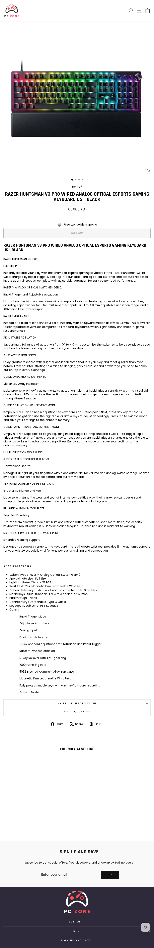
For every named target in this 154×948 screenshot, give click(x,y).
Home (76, 186)
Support (76, 921)
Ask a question (77, 711)
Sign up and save (76, 940)
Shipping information (76, 703)
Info (76, 931)
